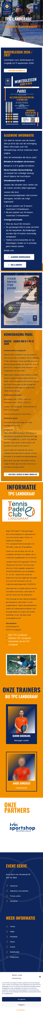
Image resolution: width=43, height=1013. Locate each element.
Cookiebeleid (20, 1010)
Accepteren (21, 999)
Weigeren (21, 1005)
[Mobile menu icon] (36, 8)
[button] (40, 977)
